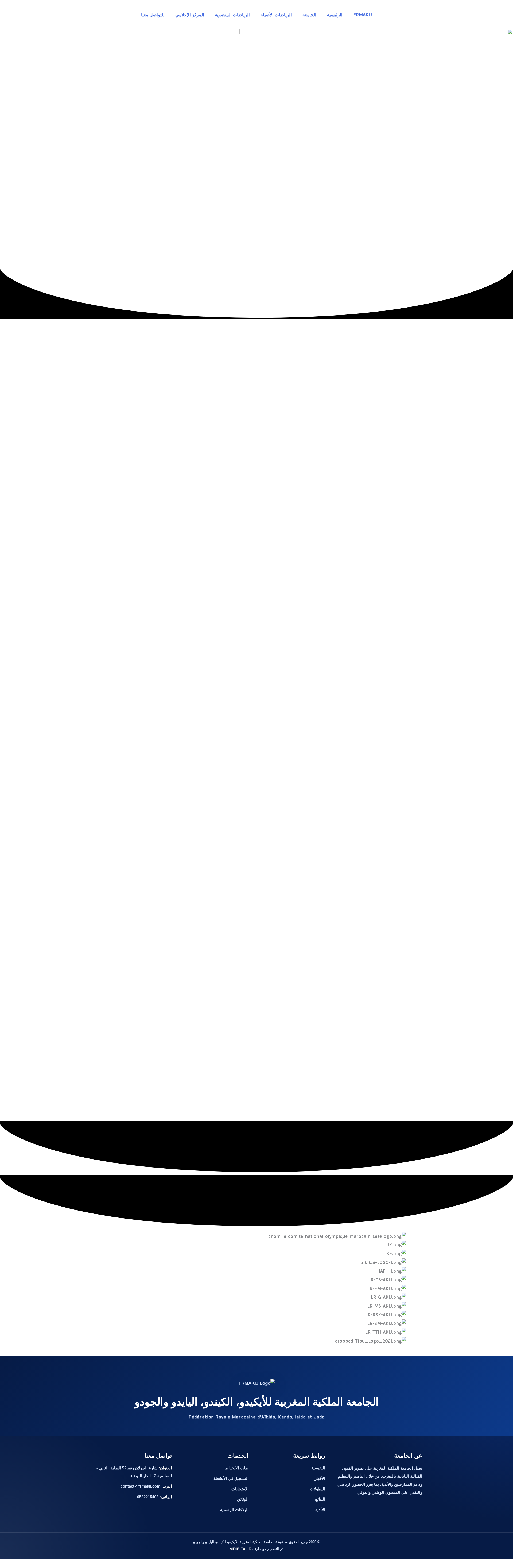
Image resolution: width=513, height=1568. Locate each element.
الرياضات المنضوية (232, 14)
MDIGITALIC (240, 1549)
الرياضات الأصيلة (276, 14)
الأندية (320, 1509)
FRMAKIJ (362, 14)
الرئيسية (335, 14)
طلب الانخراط (236, 1468)
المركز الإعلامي (189, 14)
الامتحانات (239, 1489)
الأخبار (320, 1478)
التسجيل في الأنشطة (230, 1478)
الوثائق (242, 1499)
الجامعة (309, 14)
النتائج (320, 1499)
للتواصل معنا (153, 14)
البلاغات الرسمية (234, 1509)
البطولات (317, 1489)
